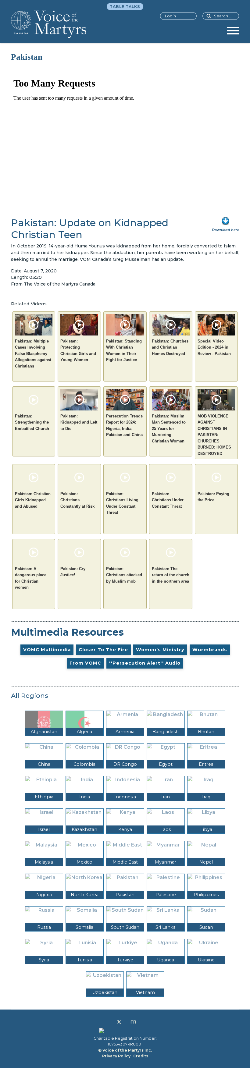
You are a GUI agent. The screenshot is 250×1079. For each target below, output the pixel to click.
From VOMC (85, 663)
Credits (140, 1056)
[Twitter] (119, 1022)
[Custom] (133, 1022)
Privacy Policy (116, 1056)
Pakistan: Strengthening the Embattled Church (32, 422)
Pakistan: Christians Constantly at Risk (77, 500)
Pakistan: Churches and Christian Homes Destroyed (170, 347)
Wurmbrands (209, 649)
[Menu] (233, 33)
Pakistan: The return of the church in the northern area (170, 575)
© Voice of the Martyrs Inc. (125, 1050)
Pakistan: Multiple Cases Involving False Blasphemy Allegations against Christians (33, 353)
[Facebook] (112, 1022)
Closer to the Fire (103, 649)
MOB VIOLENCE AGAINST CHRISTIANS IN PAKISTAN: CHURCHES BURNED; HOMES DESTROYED (214, 435)
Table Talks (125, 6)
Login (170, 16)
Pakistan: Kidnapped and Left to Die (78, 422)
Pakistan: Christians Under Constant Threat (168, 500)
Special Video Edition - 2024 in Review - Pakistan (214, 347)
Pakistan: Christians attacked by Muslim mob (124, 575)
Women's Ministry (160, 649)
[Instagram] (125, 1022)
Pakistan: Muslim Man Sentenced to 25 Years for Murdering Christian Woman (169, 428)
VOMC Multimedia (47, 649)
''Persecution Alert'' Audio (144, 663)
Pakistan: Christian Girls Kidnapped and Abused (33, 500)
